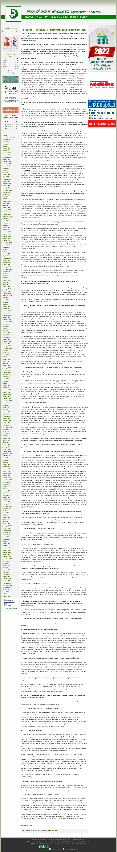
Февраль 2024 (7, 205)
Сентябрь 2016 (7, 400)
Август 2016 (6, 403)
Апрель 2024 (6, 201)
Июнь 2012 (6, 513)
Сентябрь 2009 (7, 585)
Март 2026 (6, 150)
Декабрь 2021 (7, 262)
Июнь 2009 (6, 591)
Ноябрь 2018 (6, 343)
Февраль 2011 (7, 548)
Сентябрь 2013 (7, 480)
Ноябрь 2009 (6, 580)
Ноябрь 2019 (6, 317)
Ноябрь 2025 (6, 159)
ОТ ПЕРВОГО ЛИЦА (59, 17)
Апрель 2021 (6, 280)
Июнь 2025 (6, 170)
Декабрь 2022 (7, 236)
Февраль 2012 (7, 521)
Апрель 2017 (6, 385)
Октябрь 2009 (7, 583)
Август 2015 (6, 429)
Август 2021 (6, 271)
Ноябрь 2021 (6, 264)
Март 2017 (6, 387)
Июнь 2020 (6, 302)
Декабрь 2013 (7, 473)
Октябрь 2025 (7, 161)
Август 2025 (6, 166)
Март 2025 (6, 177)
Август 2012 (6, 508)
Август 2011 (6, 534)
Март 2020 (6, 308)
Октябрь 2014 (7, 451)
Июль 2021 (6, 273)
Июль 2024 (6, 194)
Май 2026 (5, 146)
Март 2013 (6, 493)
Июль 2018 (6, 352)
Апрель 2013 (6, 490)
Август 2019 (6, 324)
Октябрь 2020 (7, 293)
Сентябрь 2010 (7, 559)
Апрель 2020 (6, 306)
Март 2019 (6, 335)
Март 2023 (6, 229)
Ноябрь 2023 (6, 212)
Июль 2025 (6, 168)
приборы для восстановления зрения (10, 606)
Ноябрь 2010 (6, 554)
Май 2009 (5, 594)
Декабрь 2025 (7, 157)
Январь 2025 (6, 181)
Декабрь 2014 (7, 447)
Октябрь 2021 (7, 267)
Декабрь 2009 (7, 578)
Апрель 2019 (6, 332)
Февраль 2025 (7, 179)
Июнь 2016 (6, 407)
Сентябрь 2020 (7, 295)
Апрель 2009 (6, 596)
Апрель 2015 (6, 438)
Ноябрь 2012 (6, 501)
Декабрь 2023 (7, 210)
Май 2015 (5, 436)
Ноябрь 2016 (6, 396)
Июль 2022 (6, 247)
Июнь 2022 (6, 249)
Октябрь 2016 (7, 398)
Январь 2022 (6, 260)
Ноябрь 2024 (6, 185)
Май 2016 (5, 409)
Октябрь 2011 (7, 530)
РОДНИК (84, 17)
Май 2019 (5, 330)
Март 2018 (6, 361)
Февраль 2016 (7, 416)
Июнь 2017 (6, 381)
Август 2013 (6, 482)
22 (14, 126)
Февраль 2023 (7, 232)
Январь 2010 (6, 576)
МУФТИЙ (74, 17)
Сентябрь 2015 (7, 427)
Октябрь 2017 (7, 372)
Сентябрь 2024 (7, 190)
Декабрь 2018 (7, 341)
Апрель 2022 (6, 253)
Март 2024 (6, 203)
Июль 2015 (6, 431)
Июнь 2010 (6, 565)
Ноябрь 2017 (6, 370)
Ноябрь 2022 (6, 238)
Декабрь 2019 (7, 315)
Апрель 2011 (6, 543)
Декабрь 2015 (7, 420)
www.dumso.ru (72, 843)
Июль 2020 (6, 299)
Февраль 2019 (7, 337)
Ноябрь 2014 (6, 449)
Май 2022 (5, 251)
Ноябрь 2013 (6, 475)
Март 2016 (6, 414)
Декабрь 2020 (7, 289)
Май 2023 (5, 225)
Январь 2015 (6, 444)
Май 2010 (5, 567)
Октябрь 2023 (7, 214)
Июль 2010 (6, 563)
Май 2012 (5, 515)
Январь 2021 (6, 286)
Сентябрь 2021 (7, 269)
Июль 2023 (6, 221)
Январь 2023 (6, 234)
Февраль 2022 (7, 258)
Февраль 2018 (7, 363)
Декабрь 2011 (7, 526)
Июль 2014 (6, 458)
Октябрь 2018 (7, 346)
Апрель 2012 (6, 517)
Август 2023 (6, 218)
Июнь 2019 (6, 328)
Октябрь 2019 (7, 319)
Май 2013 (5, 488)
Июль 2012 (6, 510)
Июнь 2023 (6, 223)
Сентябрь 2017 (7, 374)
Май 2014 (5, 462)
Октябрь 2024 (7, 188)
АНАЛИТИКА (42, 17)
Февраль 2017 (7, 390)
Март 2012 (6, 519)
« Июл (5, 135)
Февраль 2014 (7, 469)
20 (10, 126)
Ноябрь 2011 (6, 528)
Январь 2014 (6, 471)
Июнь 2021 (6, 275)
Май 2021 (5, 278)
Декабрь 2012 (7, 499)
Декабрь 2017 (7, 368)
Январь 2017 (6, 392)
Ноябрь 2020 (6, 291)
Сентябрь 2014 (7, 453)
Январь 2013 (6, 497)
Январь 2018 (6, 365)
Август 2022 (6, 245)
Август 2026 (6, 139)
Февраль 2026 (7, 152)
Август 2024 (6, 192)
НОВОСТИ (29, 17)
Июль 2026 (6, 141)
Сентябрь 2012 (7, 506)
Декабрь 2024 (7, 183)
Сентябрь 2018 (7, 348)
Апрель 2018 (6, 359)
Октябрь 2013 (7, 477)
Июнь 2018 (6, 354)
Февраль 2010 (7, 574)
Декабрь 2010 (7, 552)
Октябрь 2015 (7, 425)
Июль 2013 (6, 484)
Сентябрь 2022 (7, 242)
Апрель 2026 (6, 148)
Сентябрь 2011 (7, 532)
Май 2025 (5, 172)
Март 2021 (6, 282)
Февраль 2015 (7, 442)
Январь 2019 (6, 339)
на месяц (10, 73)
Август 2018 (6, 350)
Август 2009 (6, 587)
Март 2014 (6, 466)
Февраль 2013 (7, 495)
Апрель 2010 (6, 570)
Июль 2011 (6, 537)
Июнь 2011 (6, 539)
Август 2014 (6, 455)
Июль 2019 (6, 326)
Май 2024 (5, 199)
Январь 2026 (6, 155)
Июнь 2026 (6, 144)
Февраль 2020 (7, 311)
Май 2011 (5, 541)
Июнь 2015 (6, 433)
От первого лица (52, 830)
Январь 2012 (6, 523)
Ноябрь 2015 (6, 422)
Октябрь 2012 (7, 504)
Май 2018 (5, 357)
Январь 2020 (6, 313)
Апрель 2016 (6, 412)
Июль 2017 (6, 379)
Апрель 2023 (6, 227)
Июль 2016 (6, 405)
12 (8, 124)
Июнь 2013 (6, 486)
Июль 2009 (6, 589)
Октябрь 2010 (7, 556)
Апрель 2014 (6, 464)
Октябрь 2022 (7, 240)
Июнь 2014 (6, 460)
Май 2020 (5, 304)
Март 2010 (6, 572)
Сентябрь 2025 (7, 163)
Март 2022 (6, 256)
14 (12, 124)
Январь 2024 (6, 207)
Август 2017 (6, 376)
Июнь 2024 (6, 196)
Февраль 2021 (7, 284)
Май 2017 (5, 383)
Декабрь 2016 (7, 394)
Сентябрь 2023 (7, 216)
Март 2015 (6, 440)
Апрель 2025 (6, 174)
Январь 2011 (6, 550)
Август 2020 (6, 297)
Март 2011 (6, 545)
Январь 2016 (6, 418)
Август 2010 (6, 561)
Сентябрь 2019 (7, 322)
